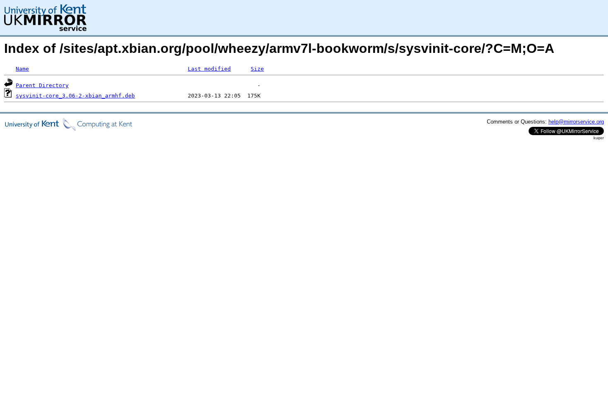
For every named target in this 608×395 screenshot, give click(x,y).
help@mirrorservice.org (576, 122)
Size (257, 69)
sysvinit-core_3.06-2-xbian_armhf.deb (75, 96)
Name (22, 69)
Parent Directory (42, 85)
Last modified (209, 69)
